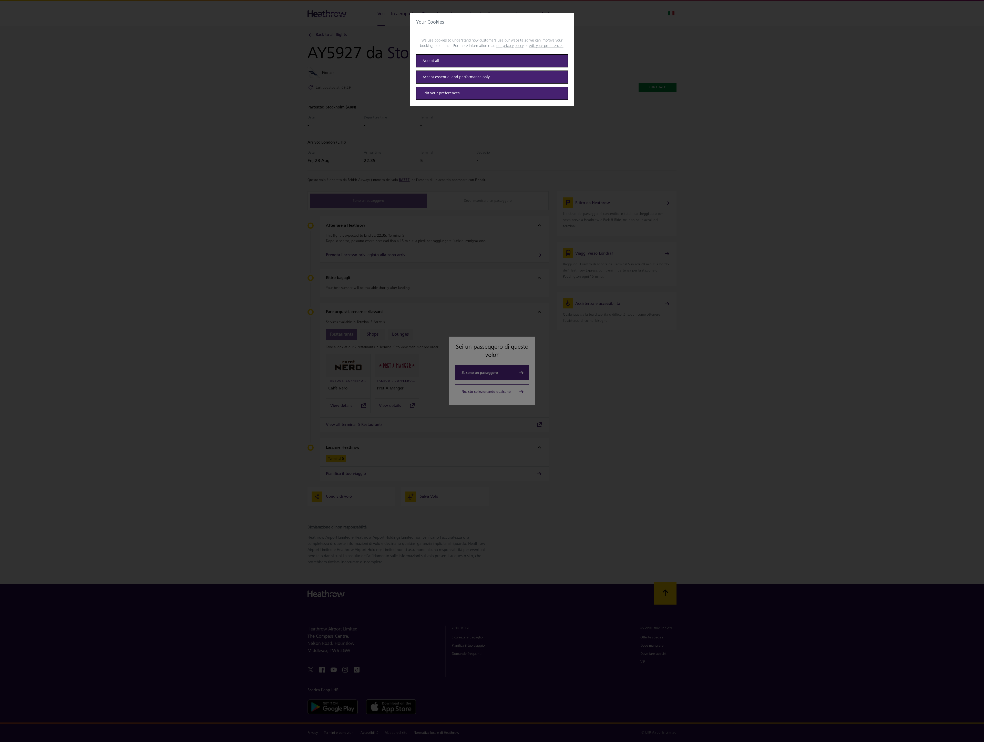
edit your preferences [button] (546, 45)
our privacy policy (510, 45)
